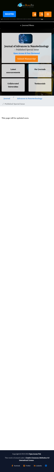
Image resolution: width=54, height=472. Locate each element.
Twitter (28, 466)
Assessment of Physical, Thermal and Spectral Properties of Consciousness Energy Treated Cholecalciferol (26, 231)
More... (27, 439)
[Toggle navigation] (47, 14)
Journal (7, 98)
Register (9, 14)
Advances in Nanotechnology (29, 98)
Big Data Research (14, 379)
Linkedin (39, 466)
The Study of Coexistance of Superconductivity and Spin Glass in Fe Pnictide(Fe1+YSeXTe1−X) (26, 284)
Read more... (26, 183)
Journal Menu (27, 25)
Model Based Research (16, 358)
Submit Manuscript (26, 58)
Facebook (17, 466)
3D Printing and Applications (18, 337)
